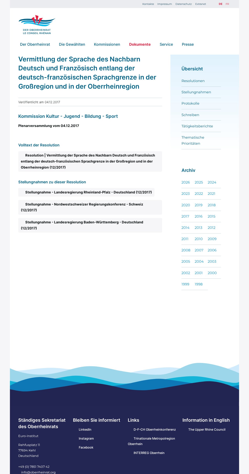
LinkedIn (85, 429)
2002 (185, 273)
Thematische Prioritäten (192, 140)
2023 (185, 194)
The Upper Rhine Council (206, 429)
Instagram (86, 438)
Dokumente (140, 44)
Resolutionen (193, 81)
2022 (199, 194)
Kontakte (148, 3)
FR (227, 3)
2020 (185, 205)
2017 (185, 216)
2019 (199, 205)
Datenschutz (183, 3)
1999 (185, 284)
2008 (185, 250)
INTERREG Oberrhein (149, 453)
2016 (199, 216)
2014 (185, 228)
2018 (212, 205)
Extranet (200, 3)
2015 (211, 216)
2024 (212, 182)
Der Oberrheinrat (35, 44)
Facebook (86, 447)
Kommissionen (107, 44)
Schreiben (190, 115)
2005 (185, 261)
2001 (199, 273)
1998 (199, 284)
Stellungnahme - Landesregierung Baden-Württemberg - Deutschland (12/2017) (82, 225)
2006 (212, 250)
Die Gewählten (72, 44)
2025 (199, 182)
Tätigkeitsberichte (197, 126)
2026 (185, 182)
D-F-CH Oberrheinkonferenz (155, 429)
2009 (212, 239)
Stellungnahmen (196, 92)
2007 (199, 250)
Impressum (164, 3)
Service (166, 44)
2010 (199, 239)
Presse (188, 44)
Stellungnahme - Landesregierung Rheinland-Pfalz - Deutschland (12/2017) (88, 192)
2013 (198, 228)
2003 (212, 261)
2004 (199, 261)
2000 (212, 273)
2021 (211, 194)
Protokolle (190, 103)
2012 (211, 228)
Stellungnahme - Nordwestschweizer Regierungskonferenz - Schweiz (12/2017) (82, 207)
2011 (185, 239)
